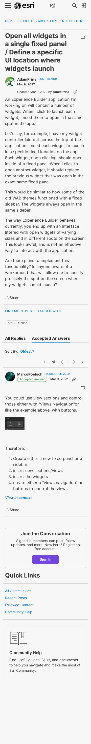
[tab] (15, 338)
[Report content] (83, 37)
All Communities (18, 591)
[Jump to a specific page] (82, 362)
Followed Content (19, 605)
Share (12, 298)
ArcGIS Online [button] (17, 323)
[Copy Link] (75, 92)
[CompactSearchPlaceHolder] (74, 5)
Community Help (18, 612)
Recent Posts (16, 598)
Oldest (26, 351)
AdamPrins (26, 79)
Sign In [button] (46, 559)
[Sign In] (83, 5)
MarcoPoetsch (29, 374)
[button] (15, 423)
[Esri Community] (24, 6)
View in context (18, 497)
